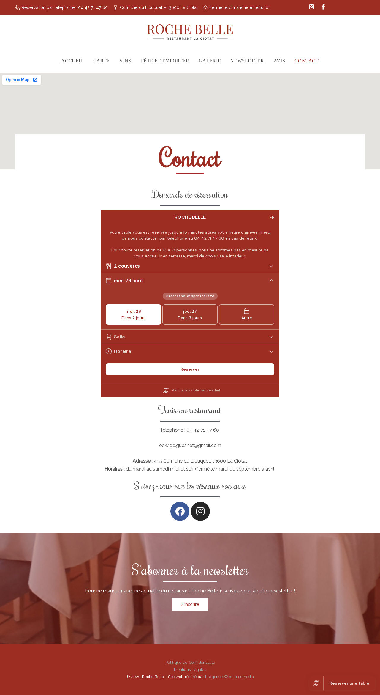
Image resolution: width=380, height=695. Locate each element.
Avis (279, 60)
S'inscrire (190, 604)
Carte (101, 60)
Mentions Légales (190, 669)
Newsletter (247, 60)
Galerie (210, 60)
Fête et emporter (165, 60)
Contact (306, 60)
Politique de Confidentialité (190, 662)
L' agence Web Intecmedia (229, 676)
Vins (125, 60)
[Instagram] (311, 7)
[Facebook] (323, 7)
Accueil (72, 60)
